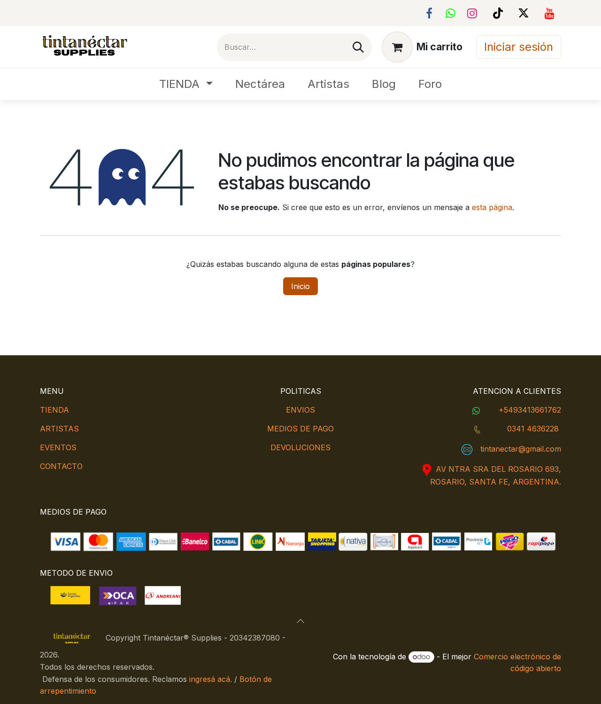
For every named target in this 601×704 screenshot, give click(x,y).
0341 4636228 (533, 428)
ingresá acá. (210, 679)
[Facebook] (429, 13)
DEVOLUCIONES (300, 447)
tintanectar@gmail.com (520, 449)
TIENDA (54, 410)
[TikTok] (497, 13)
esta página (492, 207)
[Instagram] (472, 13)
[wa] (450, 13)
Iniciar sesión (518, 47)
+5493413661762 (530, 410)
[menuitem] (185, 84)
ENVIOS (300, 410)
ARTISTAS (59, 428)
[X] (523, 13)
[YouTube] (549, 13)
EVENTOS (58, 447)
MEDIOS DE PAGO (300, 428)
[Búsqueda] (358, 47)
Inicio (300, 286)
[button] (300, 621)
